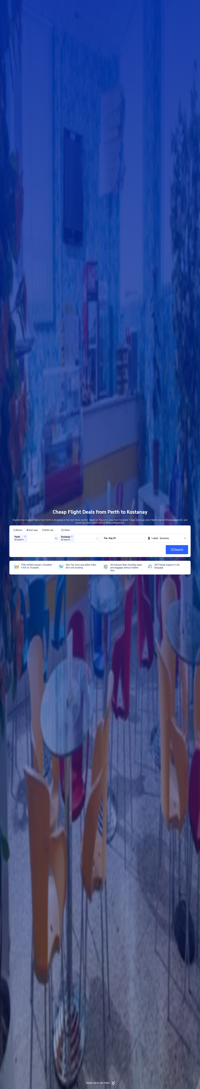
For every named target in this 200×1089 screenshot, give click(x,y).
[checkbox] (65, 530)
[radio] (18, 530)
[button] (174, 5)
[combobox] (29, 538)
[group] (34, 538)
